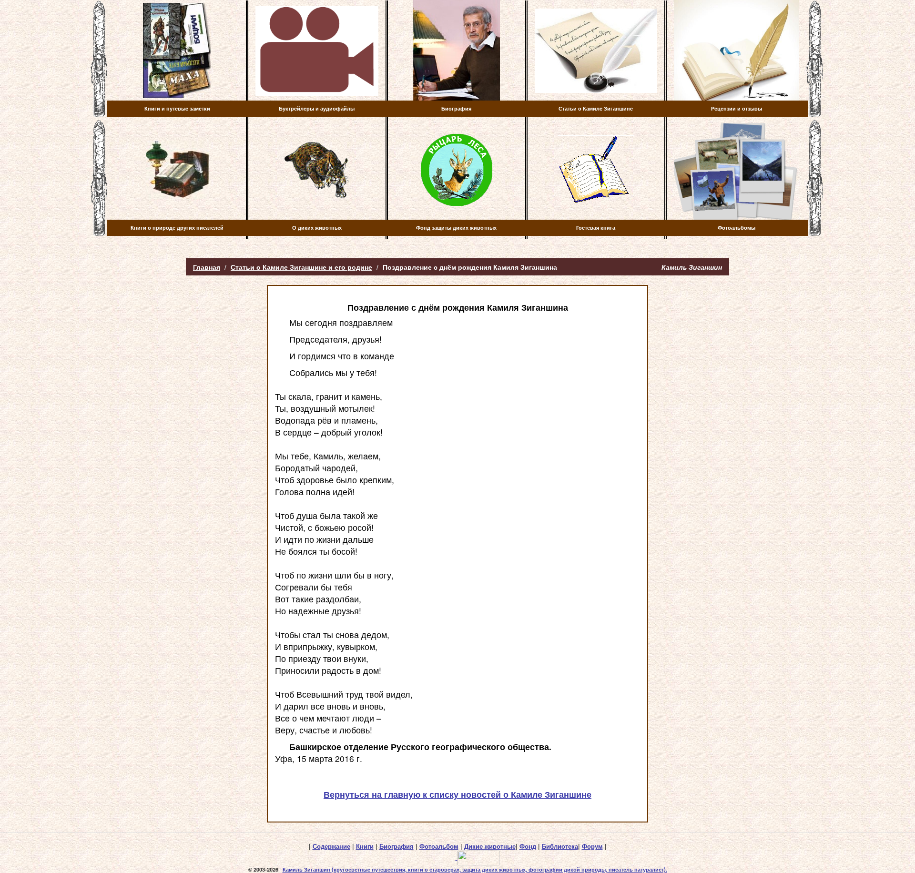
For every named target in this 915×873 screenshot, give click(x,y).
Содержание (331, 846)
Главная (206, 267)
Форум (592, 846)
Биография (396, 846)
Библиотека (560, 846)
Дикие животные (490, 846)
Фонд (527, 846)
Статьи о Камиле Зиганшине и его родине (301, 267)
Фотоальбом (438, 846)
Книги (365, 846)
